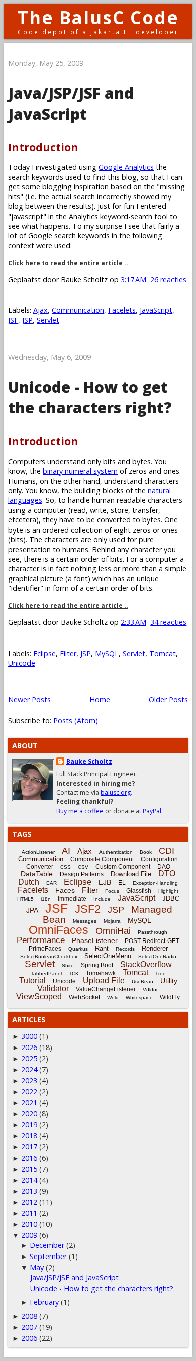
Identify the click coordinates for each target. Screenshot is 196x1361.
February (44, 1302)
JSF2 (88, 909)
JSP (27, 320)
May (37, 1267)
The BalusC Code (98, 17)
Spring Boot (97, 965)
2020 (29, 1113)
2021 (29, 1102)
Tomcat (162, 653)
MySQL (107, 653)
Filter (68, 653)
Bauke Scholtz (89, 761)
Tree (160, 973)
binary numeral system (80, 471)
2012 (29, 1202)
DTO (166, 873)
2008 (29, 1316)
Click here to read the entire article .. (68, 263)
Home (99, 699)
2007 (29, 1327)
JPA (32, 910)
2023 (29, 1080)
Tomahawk (101, 973)
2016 (29, 1158)
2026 (29, 1047)
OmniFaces (58, 929)
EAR (51, 883)
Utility (168, 981)
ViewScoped (39, 996)
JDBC (170, 898)
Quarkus (78, 949)
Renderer (155, 948)
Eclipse (44, 653)
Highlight (168, 891)
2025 (29, 1058)
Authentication (116, 852)
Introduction (43, 147)
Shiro (68, 965)
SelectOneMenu (107, 956)
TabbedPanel (46, 973)
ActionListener (38, 852)
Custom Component (122, 866)
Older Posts (168, 699)
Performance (41, 940)
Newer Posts (29, 699)
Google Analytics (126, 167)
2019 (29, 1124)
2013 (29, 1191)
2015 (29, 1169)
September (48, 1256)
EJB (105, 882)
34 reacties (168, 622)
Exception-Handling (155, 883)
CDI (166, 851)
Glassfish (138, 890)
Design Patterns (82, 874)
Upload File (104, 980)
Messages (84, 921)
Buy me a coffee (80, 811)
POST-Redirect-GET (152, 941)
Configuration (159, 859)
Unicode (21, 663)
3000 (29, 1036)
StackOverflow (146, 964)
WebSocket (84, 997)
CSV (83, 867)
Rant (102, 948)
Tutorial (32, 980)
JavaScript (156, 310)
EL (122, 882)
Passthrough (152, 932)
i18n (46, 899)
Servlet (48, 320)
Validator (53, 988)
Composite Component (102, 859)
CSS (65, 867)
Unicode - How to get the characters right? (90, 397)
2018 (29, 1135)
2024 (29, 1069)
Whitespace (139, 997)
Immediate (72, 898)
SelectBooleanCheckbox (48, 956)
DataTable (37, 874)
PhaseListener (95, 940)
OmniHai (113, 931)
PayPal (152, 811)
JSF (13, 320)
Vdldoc (151, 989)
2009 (29, 1235)
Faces (65, 890)
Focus (112, 891)
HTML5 (25, 899)
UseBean (142, 981)
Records (125, 949)
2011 (29, 1213)
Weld (113, 997)
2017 (29, 1146)
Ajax (40, 310)
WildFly (170, 997)
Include (102, 899)
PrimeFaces (45, 948)
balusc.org (116, 792)
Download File (131, 874)
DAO (163, 866)
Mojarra (112, 921)
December (47, 1245)
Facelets (122, 310)
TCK (74, 973)
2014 (29, 1180)
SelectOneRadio (157, 956)
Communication (78, 310)
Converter (39, 866)
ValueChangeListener (106, 989)
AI (66, 851)
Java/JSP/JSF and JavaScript (71, 103)
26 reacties (168, 279)
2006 (29, 1338)
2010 (29, 1224)
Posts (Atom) (75, 720)
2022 (29, 1091)
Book (146, 852)
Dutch (28, 882)
